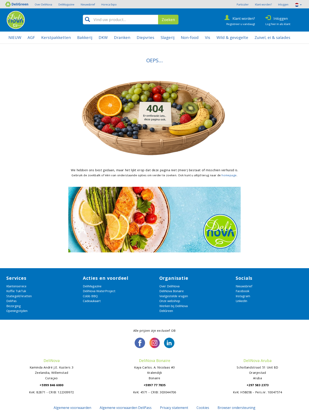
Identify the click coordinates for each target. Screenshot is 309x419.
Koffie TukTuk (16, 291)
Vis (207, 37)
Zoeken (168, 19)
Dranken (122, 37)
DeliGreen (166, 311)
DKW (103, 37)
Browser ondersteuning (236, 407)
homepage (229, 175)
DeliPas (11, 301)
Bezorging (13, 306)
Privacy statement (174, 407)
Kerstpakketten (56, 37)
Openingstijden (17, 311)
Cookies (203, 407)
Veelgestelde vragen (173, 296)
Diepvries (145, 37)
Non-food (190, 37)
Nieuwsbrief (88, 4)
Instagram (243, 296)
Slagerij (167, 37)
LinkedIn (241, 301)
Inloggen (283, 4)
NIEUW (14, 37)
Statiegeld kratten (19, 296)
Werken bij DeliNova (173, 306)
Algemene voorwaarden (72, 407)
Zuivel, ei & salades (272, 37)
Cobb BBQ (90, 296)
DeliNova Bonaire (171, 291)
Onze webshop (169, 301)
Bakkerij (84, 37)
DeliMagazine (66, 4)
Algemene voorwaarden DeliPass (126, 407)
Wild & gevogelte (232, 37)
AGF (31, 37)
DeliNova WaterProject (99, 291)
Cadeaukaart (92, 301)
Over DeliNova (43, 4)
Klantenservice (16, 286)
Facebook (242, 291)
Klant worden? (263, 4)
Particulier (243, 4)
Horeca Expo (109, 4)
